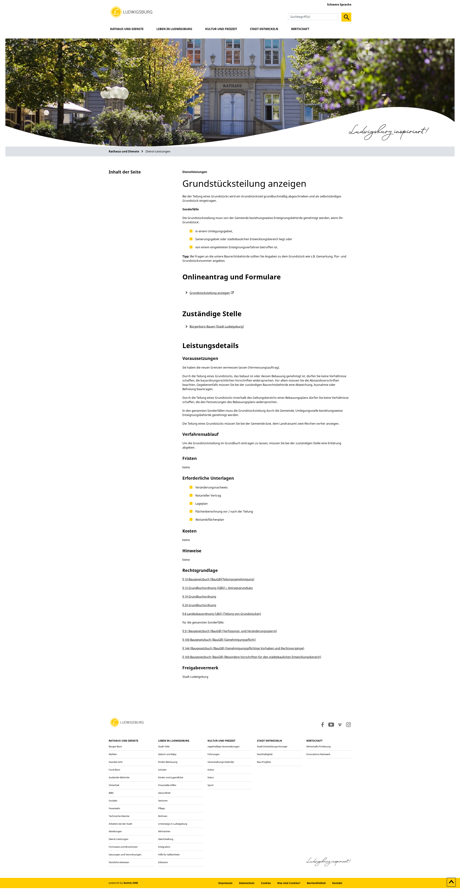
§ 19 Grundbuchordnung (199, 596)
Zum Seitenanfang (451, 882)
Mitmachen (164, 831)
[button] (131, 12)
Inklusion (163, 862)
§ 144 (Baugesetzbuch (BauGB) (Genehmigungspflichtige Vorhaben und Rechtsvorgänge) (243, 648)
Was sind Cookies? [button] (288, 883)
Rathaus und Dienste (127, 29)
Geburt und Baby (167, 754)
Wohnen (162, 816)
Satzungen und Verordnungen (125, 854)
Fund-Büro (114, 769)
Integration (164, 846)
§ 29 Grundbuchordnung (199, 605)
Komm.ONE (131, 883)
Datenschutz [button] (246, 883)
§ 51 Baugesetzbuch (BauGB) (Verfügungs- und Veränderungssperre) (229, 631)
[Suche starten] (346, 17)
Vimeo (340, 725)
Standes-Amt (116, 762)
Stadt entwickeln (264, 29)
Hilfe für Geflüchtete (169, 854)
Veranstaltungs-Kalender (221, 762)
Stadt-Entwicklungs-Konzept (272, 746)
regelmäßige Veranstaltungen (224, 746)
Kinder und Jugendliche (170, 777)
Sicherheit (114, 785)
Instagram (348, 725)
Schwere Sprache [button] (339, 4)
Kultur (211, 769)
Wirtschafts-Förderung (318, 746)
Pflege (161, 808)
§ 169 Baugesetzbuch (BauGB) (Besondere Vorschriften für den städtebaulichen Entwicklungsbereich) (251, 657)
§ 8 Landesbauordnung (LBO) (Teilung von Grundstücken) (221, 614)
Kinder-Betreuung (167, 762)
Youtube (331, 725)
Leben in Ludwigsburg (174, 29)
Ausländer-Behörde (119, 777)
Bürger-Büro (115, 746)
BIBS (111, 792)
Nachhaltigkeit (265, 754)
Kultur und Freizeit (221, 29)
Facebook (322, 725)
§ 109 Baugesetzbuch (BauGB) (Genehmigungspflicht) (219, 640)
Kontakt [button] (337, 883)
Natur (211, 777)
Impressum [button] (225, 883)
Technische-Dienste (119, 816)
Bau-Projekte (264, 762)
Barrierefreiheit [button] (316, 883)
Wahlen (113, 754)
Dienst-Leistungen (118, 839)
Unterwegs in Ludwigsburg (172, 823)
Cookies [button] (266, 883)
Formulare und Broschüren (123, 846)
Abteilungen (115, 831)
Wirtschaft (300, 29)
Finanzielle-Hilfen (167, 785)
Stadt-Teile (163, 746)
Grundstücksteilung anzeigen (210, 293)
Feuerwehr (114, 808)
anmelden (204, 883)
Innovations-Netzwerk (318, 754)
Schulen (162, 769)
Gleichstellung (165, 839)
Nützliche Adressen (119, 862)
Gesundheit (164, 792)
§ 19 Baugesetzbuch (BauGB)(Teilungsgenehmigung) (218, 579)
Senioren (163, 800)
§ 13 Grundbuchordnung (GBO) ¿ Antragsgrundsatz (217, 588)
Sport (210, 785)
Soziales (113, 800)
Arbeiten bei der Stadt (120, 823)
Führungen (214, 754)
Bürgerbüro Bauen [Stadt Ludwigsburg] (217, 326)
